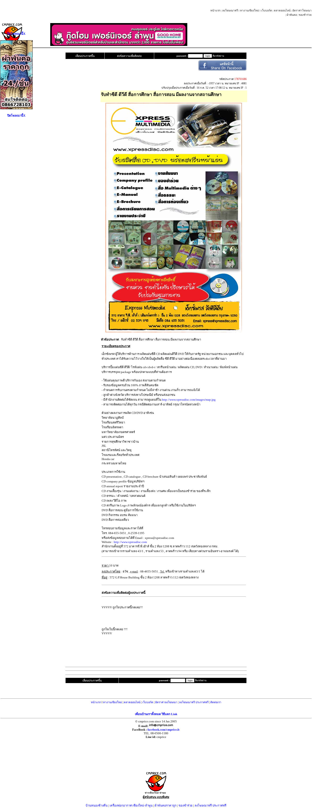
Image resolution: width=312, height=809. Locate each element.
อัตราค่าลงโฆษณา (166, 702)
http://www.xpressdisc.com (130, 542)
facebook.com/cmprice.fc (164, 729)
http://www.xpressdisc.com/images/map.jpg (189, 399)
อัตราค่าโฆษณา (302, 10)
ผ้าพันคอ (292, 14)
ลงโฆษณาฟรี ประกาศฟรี (194, 702)
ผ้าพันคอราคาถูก (166, 805)
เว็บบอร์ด (266, 10)
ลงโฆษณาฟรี (230, 10)
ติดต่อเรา (215, 702)
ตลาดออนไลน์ (282, 10)
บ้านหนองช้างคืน (97, 805)
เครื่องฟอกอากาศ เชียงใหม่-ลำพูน (131, 805)
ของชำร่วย (305, 14)
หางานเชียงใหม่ (249, 10)
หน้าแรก (215, 10)
